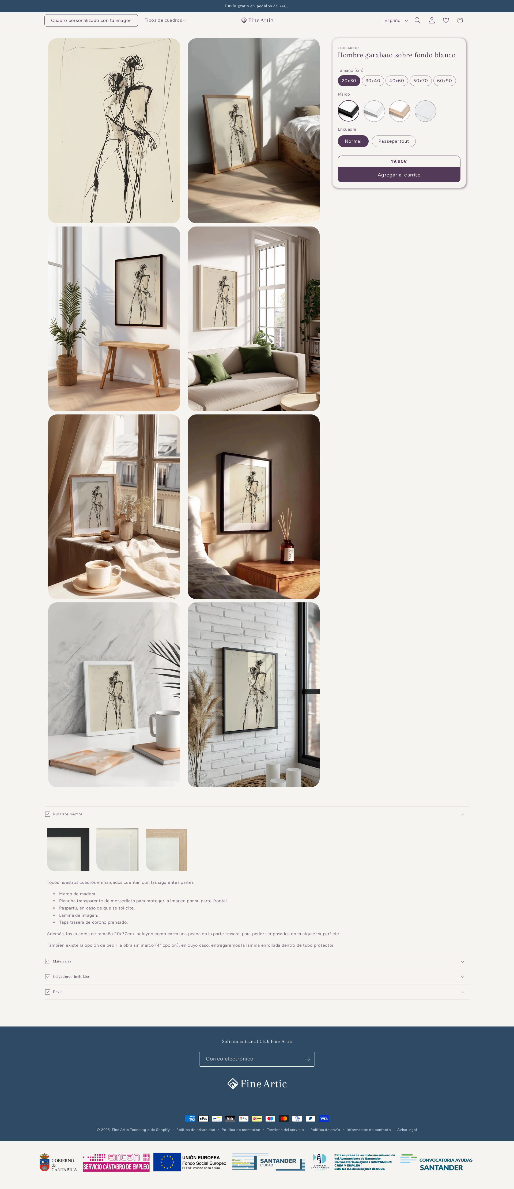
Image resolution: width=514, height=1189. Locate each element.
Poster (425, 111)
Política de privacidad (195, 1129)
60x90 (444, 81)
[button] (163, 20)
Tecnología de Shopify (150, 1129)
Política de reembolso (241, 1129)
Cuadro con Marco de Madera (399, 111)
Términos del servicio (285, 1129)
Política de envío (325, 1129)
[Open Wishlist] (446, 20)
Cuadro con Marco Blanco (374, 111)
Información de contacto (369, 1129)
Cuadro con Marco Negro (348, 111)
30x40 (373, 81)
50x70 (420, 81)
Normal (353, 141)
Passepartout (394, 141)
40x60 (396, 81)
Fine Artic (120, 1129)
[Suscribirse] (307, 1059)
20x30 (349, 81)
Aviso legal (407, 1129)
